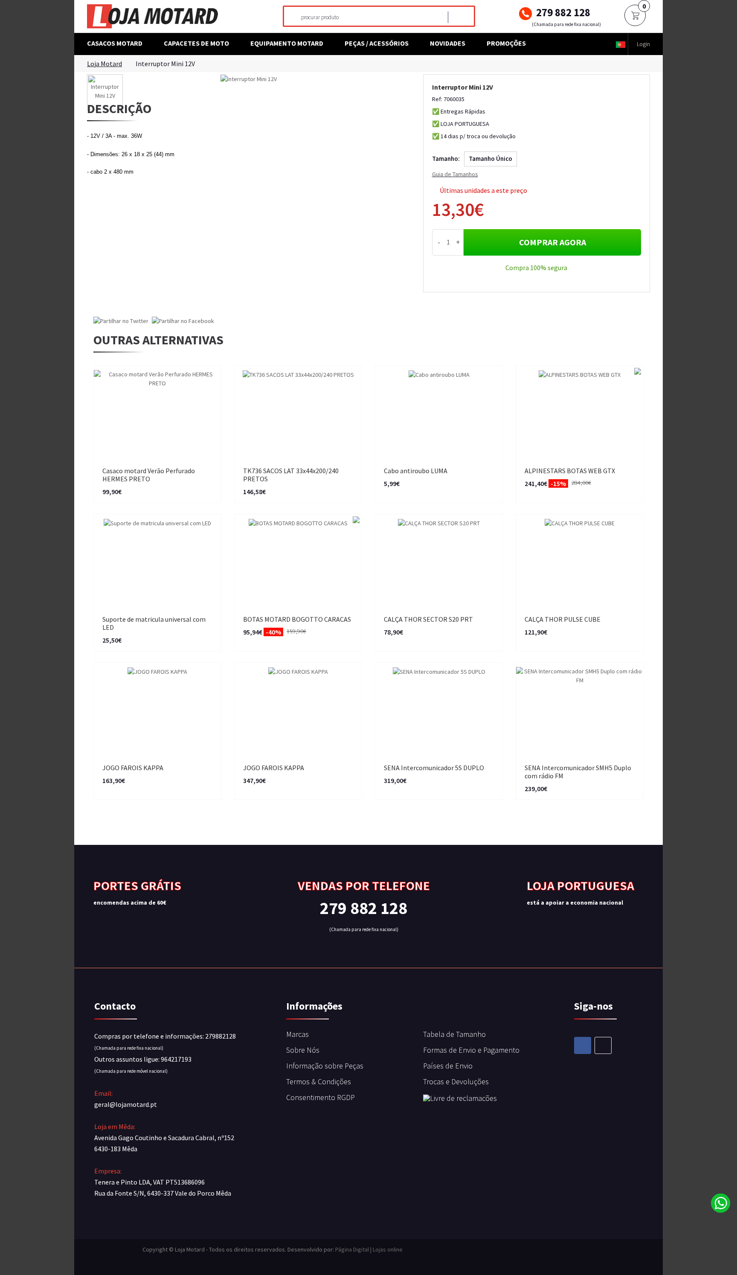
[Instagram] (603, 1045)
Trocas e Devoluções (456, 1081)
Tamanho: (446, 158)
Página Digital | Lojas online (369, 1249)
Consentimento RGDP (320, 1097)
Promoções (506, 43)
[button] (620, 44)
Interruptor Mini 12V (165, 63)
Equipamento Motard (286, 43)
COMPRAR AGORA (552, 242)
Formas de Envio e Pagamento (471, 1050)
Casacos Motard (114, 43)
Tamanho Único (490, 158)
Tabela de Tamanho (454, 1034)
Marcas (297, 1034)
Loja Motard (104, 63)
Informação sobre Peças (324, 1066)
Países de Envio (448, 1066)
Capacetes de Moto (196, 43)
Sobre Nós (302, 1050)
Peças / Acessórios (377, 43)
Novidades (447, 43)
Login (643, 44)
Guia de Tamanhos (455, 174)
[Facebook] (582, 1045)
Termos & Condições (318, 1081)
